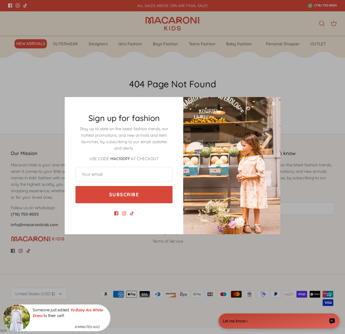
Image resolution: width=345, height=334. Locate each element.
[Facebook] (116, 213)
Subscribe (124, 194)
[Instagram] (124, 213)
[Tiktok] (132, 213)
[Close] (274, 104)
